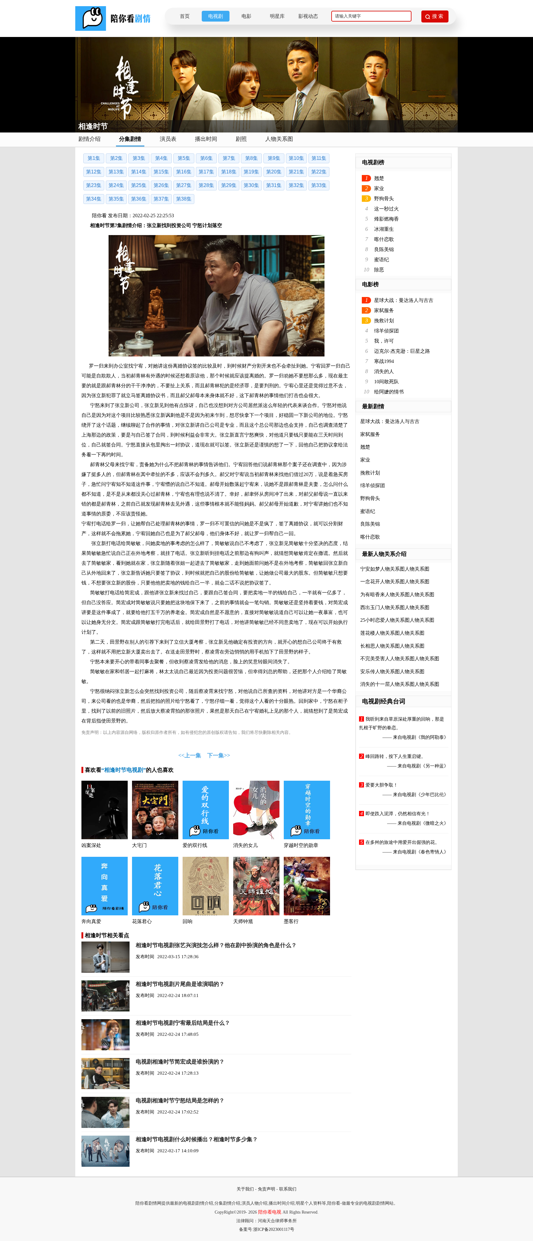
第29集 (229, 185)
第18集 (229, 171)
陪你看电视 (269, 1212)
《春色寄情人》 (432, 851)
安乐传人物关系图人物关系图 (392, 671)
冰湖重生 (384, 229)
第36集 (139, 198)
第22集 (319, 171)
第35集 (116, 198)
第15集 (161, 171)
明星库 (277, 16)
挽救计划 (384, 320)
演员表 (168, 139)
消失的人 (384, 371)
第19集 (251, 171)
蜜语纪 (381, 259)
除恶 (379, 269)
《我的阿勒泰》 (432, 737)
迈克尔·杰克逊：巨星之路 (402, 351)
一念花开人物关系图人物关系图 (394, 581)
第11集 (319, 158)
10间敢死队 (386, 381)
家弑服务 (384, 310)
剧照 (241, 139)
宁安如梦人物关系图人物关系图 (394, 569)
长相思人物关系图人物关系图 (392, 646)
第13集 (116, 171)
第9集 (274, 158)
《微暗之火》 (434, 823)
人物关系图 (279, 139)
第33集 (319, 185)
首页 (185, 16)
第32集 (296, 185)
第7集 (229, 158)
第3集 (139, 158)
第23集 (93, 185)
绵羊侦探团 (386, 330)
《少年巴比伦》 (432, 794)
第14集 (139, 171)
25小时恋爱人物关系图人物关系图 (397, 620)
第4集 (161, 158)
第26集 (161, 185)
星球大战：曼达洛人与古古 (403, 300)
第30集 (251, 185)
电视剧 (215, 16)
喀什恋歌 (384, 239)
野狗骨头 (384, 198)
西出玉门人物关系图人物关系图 (394, 607)
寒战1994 (384, 361)
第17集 (206, 171)
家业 (379, 188)
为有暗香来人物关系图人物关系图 (397, 594)
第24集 (116, 185)
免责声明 (266, 1189)
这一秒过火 (386, 208)
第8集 (251, 158)
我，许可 (384, 341)
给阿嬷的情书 (389, 391)
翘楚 (379, 178)
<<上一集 (189, 755)
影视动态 (308, 16)
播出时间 (206, 139)
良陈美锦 (384, 249)
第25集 (139, 185)
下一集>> (218, 755)
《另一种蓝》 (434, 765)
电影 (246, 16)
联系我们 (287, 1189)
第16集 (184, 171)
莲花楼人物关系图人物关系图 (392, 633)
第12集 (93, 171)
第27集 (184, 185)
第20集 (274, 171)
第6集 (206, 158)
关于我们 (245, 1189)
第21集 (296, 171)
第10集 (296, 158)
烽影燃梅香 (386, 219)
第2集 (116, 158)
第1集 (94, 158)
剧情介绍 (89, 139)
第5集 (184, 158)
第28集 (206, 185)
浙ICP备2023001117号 (273, 1229)
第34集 (93, 198)
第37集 (161, 198)
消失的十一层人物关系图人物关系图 (399, 684)
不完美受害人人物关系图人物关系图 (399, 658)
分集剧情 (130, 139)
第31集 (274, 185)
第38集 (184, 198)
